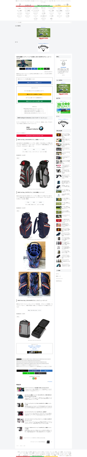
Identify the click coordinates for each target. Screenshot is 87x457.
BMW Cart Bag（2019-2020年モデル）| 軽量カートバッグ (34, 110)
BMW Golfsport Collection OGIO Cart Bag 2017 (34, 360)
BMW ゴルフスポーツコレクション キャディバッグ (23, 366)
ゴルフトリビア (53, 454)
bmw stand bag (40, 363)
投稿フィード (58, 276)
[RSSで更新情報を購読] (35, 378)
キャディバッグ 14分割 (48, 366)
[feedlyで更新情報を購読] (33, 378)
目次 (33, 106)
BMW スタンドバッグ (34, 366)
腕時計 (70, 454)
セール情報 (48, 454)
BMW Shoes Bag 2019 (33, 363)
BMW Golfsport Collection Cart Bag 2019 (22, 360)
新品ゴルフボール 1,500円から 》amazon (34, 94)
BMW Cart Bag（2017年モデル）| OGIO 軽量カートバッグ (34, 111)
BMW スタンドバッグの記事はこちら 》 (34, 82)
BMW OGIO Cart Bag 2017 (20, 363)
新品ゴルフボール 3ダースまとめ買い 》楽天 (34, 101)
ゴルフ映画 (57, 454)
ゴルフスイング (31, 454)
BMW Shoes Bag (27, 363)
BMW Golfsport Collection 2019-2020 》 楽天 (34, 135)
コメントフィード (59, 278)
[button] (71, 22)
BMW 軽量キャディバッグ (41, 366)
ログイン (57, 273)
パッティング (37, 454)
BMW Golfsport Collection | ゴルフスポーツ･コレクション (33, 108)
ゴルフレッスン (26, 454)
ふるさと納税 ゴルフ (43, 454)
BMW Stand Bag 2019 (46, 363)
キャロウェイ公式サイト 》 (44, 43)
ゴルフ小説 (61, 454)
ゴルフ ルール (66, 454)
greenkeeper (63, 67)
